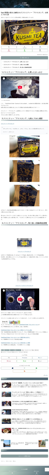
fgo (2, 350)
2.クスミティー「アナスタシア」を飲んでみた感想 (16, 64)
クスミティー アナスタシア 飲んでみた (20, 352)
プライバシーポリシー (13, 471)
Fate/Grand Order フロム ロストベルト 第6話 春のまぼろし (15, 337)
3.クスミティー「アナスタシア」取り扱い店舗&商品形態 (18, 67)
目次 (23, 57)
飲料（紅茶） (18, 350)
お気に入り (7, 350)
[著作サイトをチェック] (12, 368)
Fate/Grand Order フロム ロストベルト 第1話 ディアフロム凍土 (16, 330)
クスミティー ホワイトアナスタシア (24, 285)
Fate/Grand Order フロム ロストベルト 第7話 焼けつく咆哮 (15, 342)
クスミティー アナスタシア (7, 123)
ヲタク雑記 (12, 350)
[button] (40, 50)
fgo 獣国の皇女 (35, 350)
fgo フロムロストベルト (27, 350)
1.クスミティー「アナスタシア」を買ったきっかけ (16, 61)
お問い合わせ (36, 471)
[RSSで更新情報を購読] (24, 371)
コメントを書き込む (24, 456)
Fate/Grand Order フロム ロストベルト (28, 324)
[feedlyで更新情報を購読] (36, 368)
